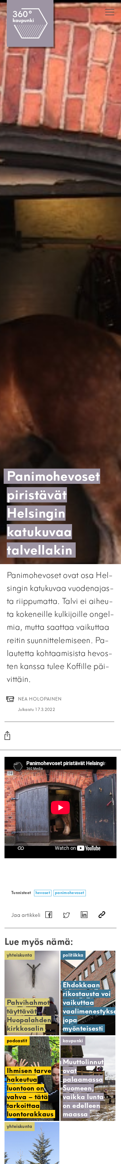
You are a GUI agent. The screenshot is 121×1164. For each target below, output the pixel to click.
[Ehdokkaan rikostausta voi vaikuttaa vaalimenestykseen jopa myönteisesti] (87, 993)
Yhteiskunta (19, 955)
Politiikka (73, 955)
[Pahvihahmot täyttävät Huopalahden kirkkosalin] (32, 993)
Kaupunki (73, 1040)
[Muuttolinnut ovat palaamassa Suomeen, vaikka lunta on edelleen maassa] (87, 1078)
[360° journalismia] (30, 23)
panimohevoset (69, 892)
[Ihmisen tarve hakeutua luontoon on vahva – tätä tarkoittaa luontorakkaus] (32, 1078)
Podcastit (17, 1040)
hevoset (42, 892)
